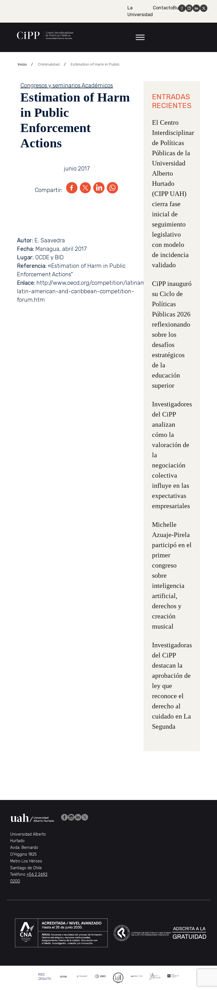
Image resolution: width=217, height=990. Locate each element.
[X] (85, 190)
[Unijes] (173, 975)
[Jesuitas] (155, 975)
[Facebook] (72, 190)
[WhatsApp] (112, 190)
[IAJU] (82, 975)
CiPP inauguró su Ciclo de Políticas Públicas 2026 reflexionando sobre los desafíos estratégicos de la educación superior (172, 334)
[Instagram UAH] (71, 816)
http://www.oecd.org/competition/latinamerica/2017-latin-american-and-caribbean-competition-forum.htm (96, 291)
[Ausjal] (64, 975)
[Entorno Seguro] (118, 977)
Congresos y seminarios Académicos (66, 85)
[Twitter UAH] (84, 816)
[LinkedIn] (99, 190)
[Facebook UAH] (64, 816)
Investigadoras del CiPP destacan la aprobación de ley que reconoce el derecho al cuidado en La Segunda (172, 685)
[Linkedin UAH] (78, 816)
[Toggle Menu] (140, 37)
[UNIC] (100, 975)
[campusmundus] (136, 975)
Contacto (163, 7)
